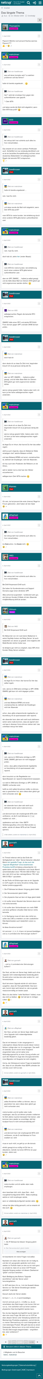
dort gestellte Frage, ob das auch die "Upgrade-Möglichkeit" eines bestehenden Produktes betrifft (18, 864)
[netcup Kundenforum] (13, 3)
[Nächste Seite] (37, 1342)
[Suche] (28, 3)
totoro (6, 1354)
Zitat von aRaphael (14, 1028)
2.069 (20, 1342)
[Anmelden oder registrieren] (34, 3)
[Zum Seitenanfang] (39, 1376)
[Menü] (40, 3)
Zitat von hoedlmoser (15, 71)
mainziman (23, 835)
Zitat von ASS (12, 310)
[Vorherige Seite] (6, 1342)
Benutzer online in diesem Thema (18, 1346)
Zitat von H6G (13, 626)
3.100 (32, 1342)
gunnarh (23, 1073)
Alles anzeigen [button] (21, 1252)
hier (18, 256)
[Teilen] (39, 20)
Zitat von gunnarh (14, 960)
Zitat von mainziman (15, 186)
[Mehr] (39, 36)
